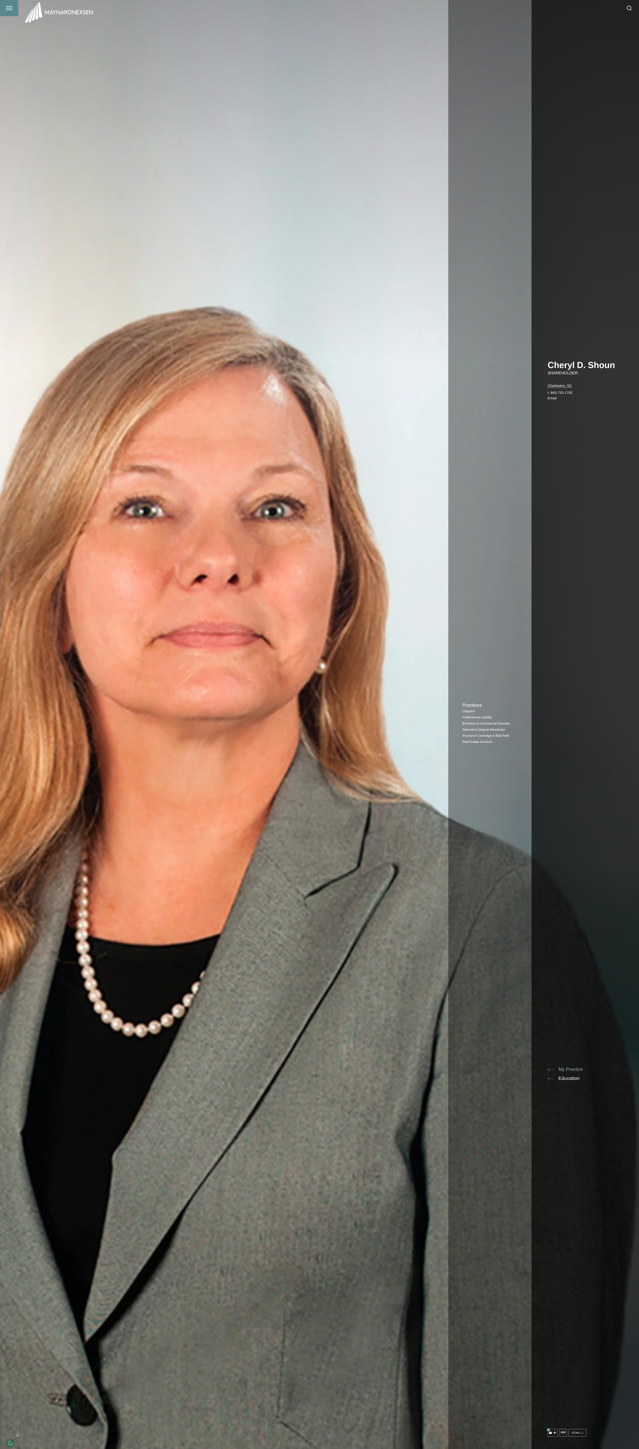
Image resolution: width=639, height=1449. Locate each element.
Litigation (468, 711)
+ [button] (554, 1433)
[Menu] (9, 8)
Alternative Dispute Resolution (484, 729)
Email (552, 398)
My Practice (570, 1069)
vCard (575, 1432)
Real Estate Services (477, 741)
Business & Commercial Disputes (486, 723)
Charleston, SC (560, 385)
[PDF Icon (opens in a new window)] (563, 1433)
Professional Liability (477, 717)
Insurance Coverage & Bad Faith (485, 735)
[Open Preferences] (10, 1443)
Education (569, 1078)
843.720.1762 (562, 392)
